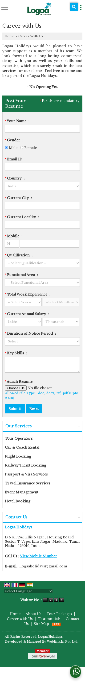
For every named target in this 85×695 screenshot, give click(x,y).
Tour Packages (59, 614)
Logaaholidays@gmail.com (43, 566)
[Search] (74, 7)
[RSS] (56, 624)
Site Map (41, 624)
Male (12, 148)
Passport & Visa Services (26, 474)
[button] (38, 556)
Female (30, 148)
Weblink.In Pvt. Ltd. (62, 641)
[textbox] (42, 205)
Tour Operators (19, 438)
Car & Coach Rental (22, 447)
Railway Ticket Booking (25, 465)
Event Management (21, 492)
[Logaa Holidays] (39, 8)
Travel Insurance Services (27, 483)
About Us (33, 614)
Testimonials (49, 619)
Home (10, 36)
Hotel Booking (17, 501)
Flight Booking (18, 456)
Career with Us (20, 619)
